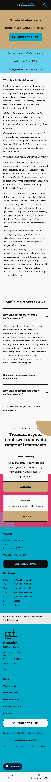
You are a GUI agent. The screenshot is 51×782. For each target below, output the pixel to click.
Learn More (25, 486)
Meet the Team (10, 692)
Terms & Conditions (23, 747)
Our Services (9, 686)
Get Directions (25, 564)
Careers (34, 747)
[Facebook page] (5, 671)
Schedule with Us (25, 37)
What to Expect (11, 699)
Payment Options (12, 706)
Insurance (8, 713)
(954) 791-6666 (29, 61)
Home (6, 679)
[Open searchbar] (45, 5)
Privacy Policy (9, 747)
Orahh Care (42, 747)
